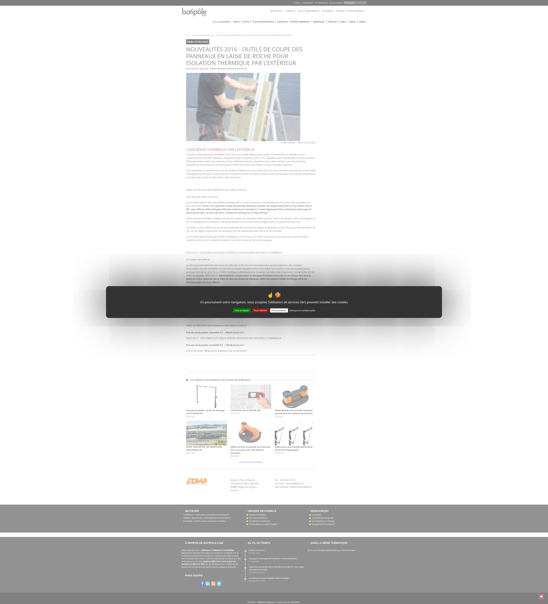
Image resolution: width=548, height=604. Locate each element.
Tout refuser (260, 310)
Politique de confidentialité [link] (302, 310)
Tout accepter (241, 310)
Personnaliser (279, 310)
